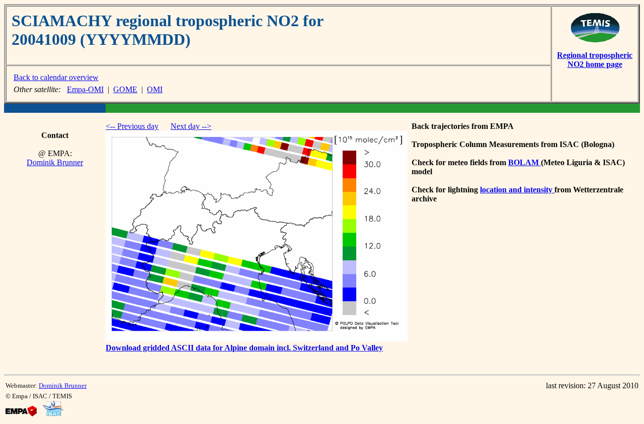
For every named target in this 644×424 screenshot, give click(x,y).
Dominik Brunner (55, 162)
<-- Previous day (132, 126)
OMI (155, 89)
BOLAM (524, 162)
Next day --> (191, 126)
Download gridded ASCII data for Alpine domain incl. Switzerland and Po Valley (244, 347)
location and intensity (517, 189)
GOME (125, 89)
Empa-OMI (85, 89)
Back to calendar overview (56, 77)
